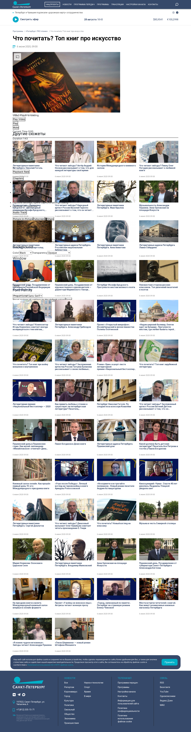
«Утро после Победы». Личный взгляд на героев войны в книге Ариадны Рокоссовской (71, 486)
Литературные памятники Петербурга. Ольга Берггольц (28, 246)
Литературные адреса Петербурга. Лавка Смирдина (157, 246)
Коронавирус (70, 691)
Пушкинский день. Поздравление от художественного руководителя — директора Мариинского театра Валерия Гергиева (73, 287)
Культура (69, 700)
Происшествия (71, 723)
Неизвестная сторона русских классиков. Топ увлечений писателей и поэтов (158, 287)
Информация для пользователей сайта (128, 702)
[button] (177, 12)
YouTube (164, 691)
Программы (103, 4)
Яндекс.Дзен (166, 700)
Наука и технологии (93, 682)
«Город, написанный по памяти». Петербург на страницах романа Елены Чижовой (114, 605)
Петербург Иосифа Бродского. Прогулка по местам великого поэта (116, 286)
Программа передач (84, 4)
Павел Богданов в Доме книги (70, 444)
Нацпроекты (52, 4)
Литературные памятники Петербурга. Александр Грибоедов (73, 325)
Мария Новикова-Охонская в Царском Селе (27, 564)
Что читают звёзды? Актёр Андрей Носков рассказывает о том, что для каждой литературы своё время (74, 168)
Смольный (69, 709)
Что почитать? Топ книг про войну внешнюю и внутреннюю (30, 365)
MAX (162, 705)
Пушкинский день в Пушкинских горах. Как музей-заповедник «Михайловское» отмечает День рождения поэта (29, 446)
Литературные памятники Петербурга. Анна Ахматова (111, 246)
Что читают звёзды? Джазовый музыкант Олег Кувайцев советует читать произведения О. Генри (73, 525)
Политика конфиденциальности (129, 709)
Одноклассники (167, 696)
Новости (67, 4)
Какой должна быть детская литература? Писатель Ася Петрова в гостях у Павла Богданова (158, 446)
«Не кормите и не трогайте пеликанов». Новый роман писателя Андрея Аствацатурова (115, 486)
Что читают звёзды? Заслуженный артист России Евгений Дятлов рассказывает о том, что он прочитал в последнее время (157, 406)
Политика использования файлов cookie (125, 718)
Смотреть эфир (29, 19)
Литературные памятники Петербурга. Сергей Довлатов (28, 524)
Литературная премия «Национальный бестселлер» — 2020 (31, 405)
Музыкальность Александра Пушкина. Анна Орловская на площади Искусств (154, 207)
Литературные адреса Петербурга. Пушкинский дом (115, 445)
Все (66, 682)
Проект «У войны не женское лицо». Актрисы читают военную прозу (73, 604)
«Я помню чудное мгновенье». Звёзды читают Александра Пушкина (32, 643)
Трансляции (117, 4)
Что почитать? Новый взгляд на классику (114, 524)
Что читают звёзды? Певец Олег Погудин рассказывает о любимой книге (157, 168)
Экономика (69, 718)
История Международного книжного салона (116, 166)
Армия (87, 691)
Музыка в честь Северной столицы (157, 523)
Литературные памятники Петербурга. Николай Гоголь (27, 166)
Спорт (87, 687)
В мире (87, 696)
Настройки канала (136, 4)
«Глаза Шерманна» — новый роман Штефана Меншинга (72, 643)
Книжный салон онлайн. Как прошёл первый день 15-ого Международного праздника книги (31, 486)
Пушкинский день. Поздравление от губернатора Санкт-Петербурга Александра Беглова (158, 565)
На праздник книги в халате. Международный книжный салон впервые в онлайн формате (30, 605)
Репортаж (69, 687)
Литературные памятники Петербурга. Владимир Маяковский (73, 564)
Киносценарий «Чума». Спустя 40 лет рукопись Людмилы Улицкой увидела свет (158, 486)
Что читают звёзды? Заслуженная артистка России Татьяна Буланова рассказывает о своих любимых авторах (73, 366)
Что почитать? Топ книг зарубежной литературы (158, 365)
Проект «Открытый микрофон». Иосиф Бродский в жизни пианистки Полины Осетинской (115, 327)
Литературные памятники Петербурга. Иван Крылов (110, 206)
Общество (69, 714)
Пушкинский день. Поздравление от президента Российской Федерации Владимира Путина (31, 287)
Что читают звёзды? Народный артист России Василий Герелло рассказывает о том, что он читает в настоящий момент (74, 207)
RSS (162, 682)
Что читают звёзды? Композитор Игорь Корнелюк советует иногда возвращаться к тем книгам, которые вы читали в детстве (30, 327)
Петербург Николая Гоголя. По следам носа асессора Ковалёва (114, 405)
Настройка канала (127, 691)
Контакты (153, 4)
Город (67, 696)
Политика (69, 705)
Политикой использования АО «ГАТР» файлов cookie (50, 665)
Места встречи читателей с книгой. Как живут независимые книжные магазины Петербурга (157, 605)
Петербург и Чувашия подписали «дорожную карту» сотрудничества (49, 12)
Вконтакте (165, 687)
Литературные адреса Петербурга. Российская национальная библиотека (73, 247)
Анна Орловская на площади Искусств (112, 564)
